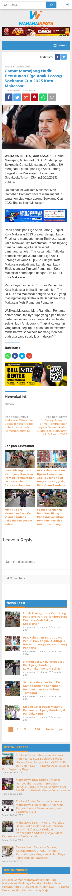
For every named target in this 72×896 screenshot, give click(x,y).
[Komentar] (52, 97)
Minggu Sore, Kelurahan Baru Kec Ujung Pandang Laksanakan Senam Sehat (18, 517)
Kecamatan (29, 90)
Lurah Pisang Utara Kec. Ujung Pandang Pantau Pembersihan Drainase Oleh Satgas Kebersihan (19, 478)
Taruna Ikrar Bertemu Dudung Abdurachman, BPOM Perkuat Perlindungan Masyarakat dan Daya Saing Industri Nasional (40, 853)
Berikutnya (54, 729)
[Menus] (68, 4)
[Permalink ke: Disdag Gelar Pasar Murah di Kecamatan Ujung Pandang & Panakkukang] (12, 712)
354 (37, 729)
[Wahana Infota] (36, 19)
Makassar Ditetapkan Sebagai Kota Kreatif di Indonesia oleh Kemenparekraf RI (20, 424)
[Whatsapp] (43, 97)
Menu (62, 45)
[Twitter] (64, 57)
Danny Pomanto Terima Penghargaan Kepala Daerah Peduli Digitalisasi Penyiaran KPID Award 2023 (52, 425)
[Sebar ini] (8, 97)
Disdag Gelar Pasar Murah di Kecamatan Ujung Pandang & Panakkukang (44, 710)
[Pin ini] (34, 97)
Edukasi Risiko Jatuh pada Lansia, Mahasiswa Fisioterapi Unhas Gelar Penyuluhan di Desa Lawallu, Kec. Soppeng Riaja (40, 807)
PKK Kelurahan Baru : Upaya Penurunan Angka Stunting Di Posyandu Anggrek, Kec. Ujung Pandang (51, 478)
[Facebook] (58, 57)
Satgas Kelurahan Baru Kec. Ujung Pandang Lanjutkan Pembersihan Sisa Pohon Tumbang (51, 517)
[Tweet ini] (17, 97)
